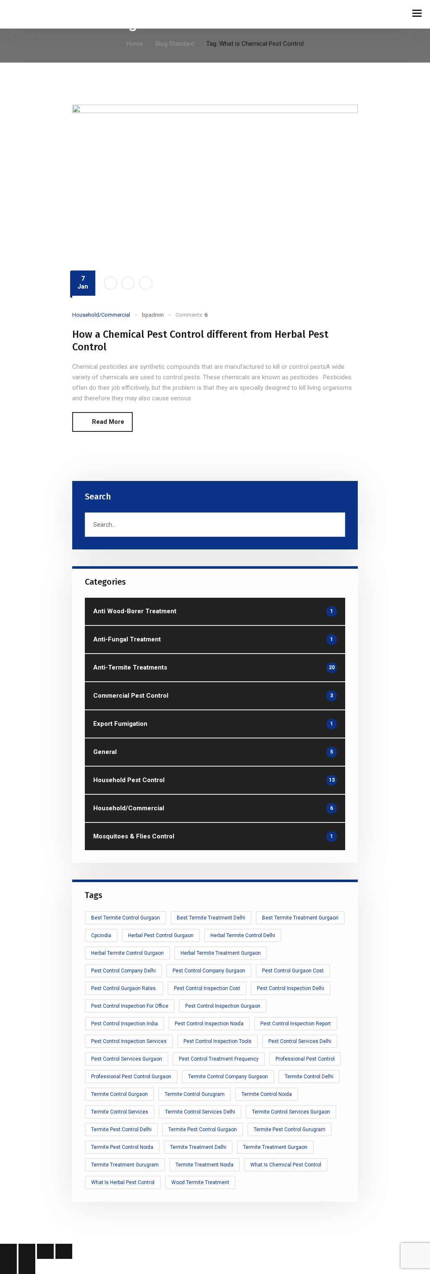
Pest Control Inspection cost (207, 988)
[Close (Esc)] (63, 1251)
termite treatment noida (204, 1165)
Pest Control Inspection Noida (209, 1024)
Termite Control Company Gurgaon (228, 1077)
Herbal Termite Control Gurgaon (127, 953)
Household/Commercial (101, 315)
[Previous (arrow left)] (8, 1266)
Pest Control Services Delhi (299, 1041)
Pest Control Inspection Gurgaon (222, 1006)
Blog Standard (174, 43)
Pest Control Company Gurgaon (209, 971)
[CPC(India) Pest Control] (29, 14)
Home (134, 43)
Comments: (191, 315)
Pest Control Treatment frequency (219, 1059)
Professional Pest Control (305, 1059)
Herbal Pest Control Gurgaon (161, 935)
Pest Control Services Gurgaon (126, 1059)
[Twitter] (128, 283)
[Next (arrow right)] (26, 1266)
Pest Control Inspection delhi (290, 988)
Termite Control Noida (266, 1094)
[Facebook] (110, 283)
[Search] (335, 524)
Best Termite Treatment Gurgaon (300, 918)
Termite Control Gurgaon (119, 1094)
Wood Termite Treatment (200, 1182)
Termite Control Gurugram (195, 1094)
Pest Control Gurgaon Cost (293, 971)
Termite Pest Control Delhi (121, 1129)
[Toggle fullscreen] (26, 1251)
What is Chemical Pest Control (285, 1165)
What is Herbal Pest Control (123, 1182)
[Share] (45, 1251)
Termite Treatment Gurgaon (275, 1147)
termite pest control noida (122, 1147)
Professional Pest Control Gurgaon (131, 1077)
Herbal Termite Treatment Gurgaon (221, 953)
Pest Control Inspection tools (218, 1041)
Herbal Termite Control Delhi (242, 935)
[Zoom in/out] (8, 1251)
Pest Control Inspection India (124, 1024)
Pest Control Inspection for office (129, 1006)
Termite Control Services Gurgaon (291, 1112)
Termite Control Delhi (309, 1077)
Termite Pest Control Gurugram (289, 1129)
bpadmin (153, 315)
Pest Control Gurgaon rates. (124, 988)
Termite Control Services (119, 1112)
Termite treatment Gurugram (125, 1165)
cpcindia (101, 935)
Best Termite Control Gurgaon (125, 918)
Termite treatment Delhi (198, 1147)
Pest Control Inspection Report (295, 1024)
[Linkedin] (145, 283)
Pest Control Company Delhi (123, 971)
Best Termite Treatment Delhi (211, 918)
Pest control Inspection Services (129, 1041)
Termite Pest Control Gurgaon (202, 1129)
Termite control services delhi (200, 1112)
